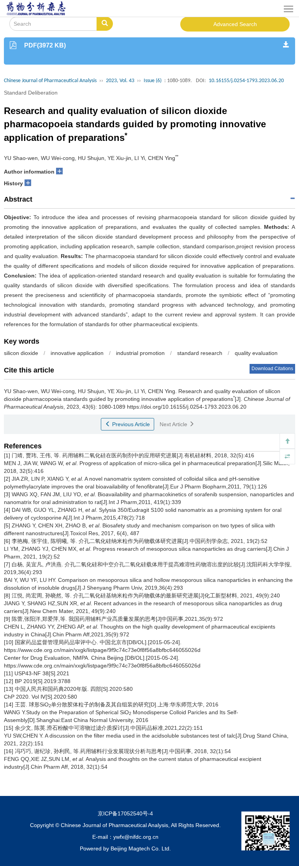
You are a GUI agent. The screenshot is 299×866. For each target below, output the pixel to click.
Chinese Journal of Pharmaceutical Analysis (50, 81)
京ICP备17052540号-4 (125, 813)
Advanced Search (235, 24)
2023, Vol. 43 (120, 81)
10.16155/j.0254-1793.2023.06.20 (246, 81)
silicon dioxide (21, 353)
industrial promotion (140, 353)
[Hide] (287, 456)
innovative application (77, 353)
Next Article (174, 424)
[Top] (287, 441)
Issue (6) (153, 81)
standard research (199, 353)
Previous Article (130, 424)
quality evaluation (256, 353)
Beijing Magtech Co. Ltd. (141, 848)
